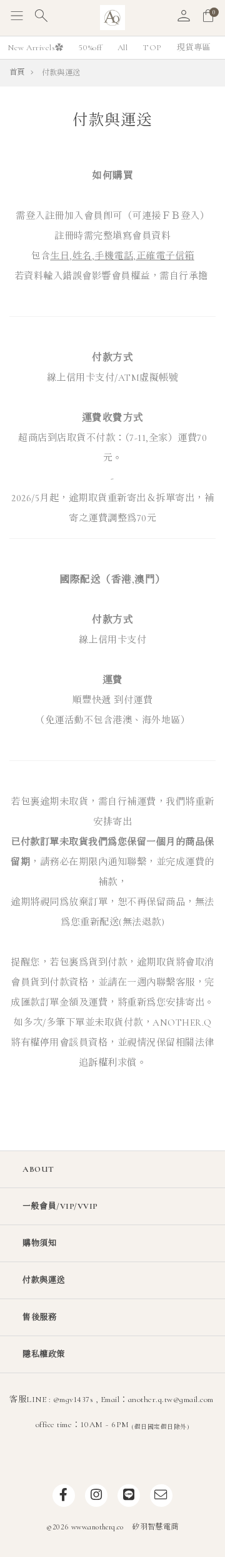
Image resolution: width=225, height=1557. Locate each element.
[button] (17, 18)
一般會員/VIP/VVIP (60, 1206)
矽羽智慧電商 (155, 1527)
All (123, 48)
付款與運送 (43, 1280)
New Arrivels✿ (36, 48)
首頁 (17, 72)
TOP (152, 48)
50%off (90, 48)
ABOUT (38, 1169)
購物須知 (39, 1243)
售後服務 (39, 1317)
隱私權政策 (43, 1354)
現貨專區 (194, 48)
